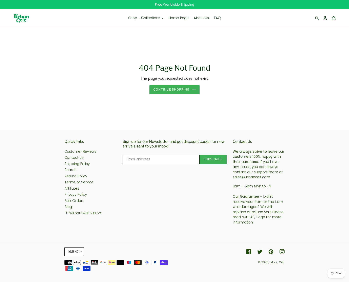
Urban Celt (277, 262)
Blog (68, 206)
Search (70, 169)
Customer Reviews (80, 151)
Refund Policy (75, 176)
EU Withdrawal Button (82, 213)
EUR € (73, 251)
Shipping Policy (77, 163)
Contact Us (73, 157)
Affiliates (71, 188)
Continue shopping (171, 89)
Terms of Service (79, 182)
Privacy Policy (75, 194)
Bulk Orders (74, 200)
